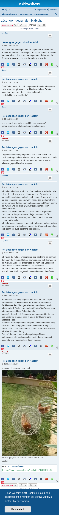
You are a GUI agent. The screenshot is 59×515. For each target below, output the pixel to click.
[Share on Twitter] (8, 64)
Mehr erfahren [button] (21, 501)
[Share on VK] (35, 64)
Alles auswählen (15, 466)
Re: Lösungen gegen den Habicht (20, 79)
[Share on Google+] (46, 64)
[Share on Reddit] (24, 64)
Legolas (5, 33)
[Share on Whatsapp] (52, 64)
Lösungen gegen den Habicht (21, 20)
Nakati (4, 70)
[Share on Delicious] (30, 64)
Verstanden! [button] (17, 509)
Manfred (5, 138)
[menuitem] (8, 10)
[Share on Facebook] (2, 64)
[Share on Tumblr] (41, 64)
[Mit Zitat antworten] (50, 35)
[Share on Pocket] (2, 67)
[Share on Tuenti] (13, 64)
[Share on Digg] (19, 64)
